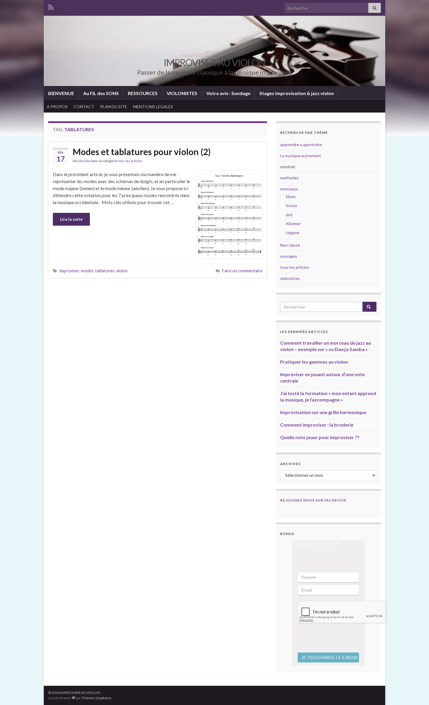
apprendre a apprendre (301, 144)
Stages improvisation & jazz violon (296, 93)
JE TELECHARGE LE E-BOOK (329, 657)
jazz (289, 214)
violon (122, 270)
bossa (291, 205)
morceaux (289, 188)
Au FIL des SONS (101, 93)
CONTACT (84, 106)
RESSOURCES (143, 93)
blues (291, 196)
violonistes (290, 278)
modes (87, 270)
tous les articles (130, 161)
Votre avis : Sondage (228, 93)
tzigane (292, 232)
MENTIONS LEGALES (153, 106)
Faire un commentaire (242, 270)
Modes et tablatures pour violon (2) (142, 151)
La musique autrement (300, 155)
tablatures (104, 270)
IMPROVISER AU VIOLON (215, 62)
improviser (69, 270)
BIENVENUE (61, 93)
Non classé (290, 245)
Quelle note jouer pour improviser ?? (320, 437)
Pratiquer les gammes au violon (314, 361)
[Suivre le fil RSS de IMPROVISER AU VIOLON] (51, 6)
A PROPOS (57, 106)
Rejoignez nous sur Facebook (313, 500)
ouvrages (288, 256)
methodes (289, 177)
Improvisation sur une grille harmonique (323, 412)
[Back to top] (416, 692)
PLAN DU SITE (113, 106)
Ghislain (84, 161)
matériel (287, 166)
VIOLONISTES (182, 93)
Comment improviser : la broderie (316, 424)
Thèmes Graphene (96, 698)
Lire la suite (71, 219)
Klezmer (293, 223)
